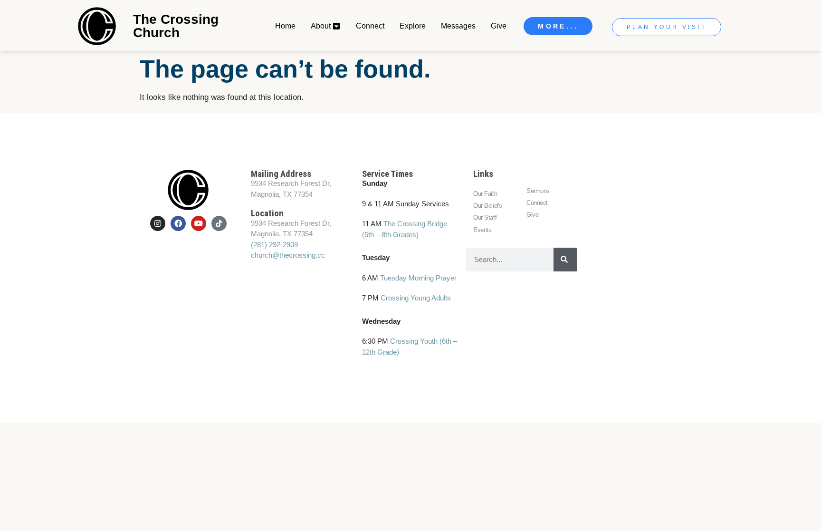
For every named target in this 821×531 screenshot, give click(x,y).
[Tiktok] (219, 223)
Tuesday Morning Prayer (418, 278)
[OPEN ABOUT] (337, 26)
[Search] (565, 259)
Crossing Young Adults (416, 298)
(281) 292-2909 (274, 245)
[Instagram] (157, 223)
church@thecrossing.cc (288, 255)
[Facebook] (178, 223)
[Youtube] (198, 223)
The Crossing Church (176, 26)
